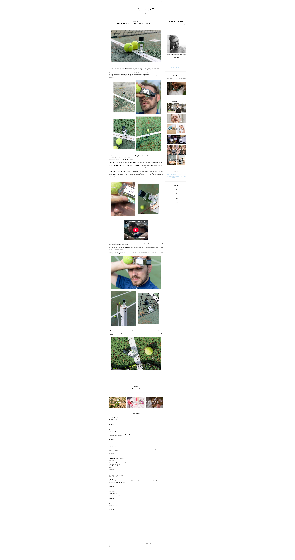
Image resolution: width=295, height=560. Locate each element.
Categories (152, 1)
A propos (144, 1)
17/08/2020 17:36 (113, 476)
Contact (137, 1)
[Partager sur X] (132, 388)
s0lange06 (112, 492)
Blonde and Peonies (115, 445)
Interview (181, 176)
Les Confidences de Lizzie (117, 458)
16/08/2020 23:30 (113, 419)
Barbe (168, 174)
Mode (171, 177)
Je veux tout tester (115, 430)
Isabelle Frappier (114, 418)
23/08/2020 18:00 (113, 505)
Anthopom (147, 9)
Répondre (111, 424)
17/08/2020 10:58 (113, 431)
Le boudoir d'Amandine (116, 475)
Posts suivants (141, 536)
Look (185, 176)
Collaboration (171, 176)
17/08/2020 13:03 (113, 446)
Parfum (139, 25)
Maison (168, 177)
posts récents (131, 536)
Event (177, 176)
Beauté (173, 174)
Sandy (111, 504)
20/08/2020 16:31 (113, 493)
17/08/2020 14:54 (113, 460)
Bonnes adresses (182, 174)
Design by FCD (152, 554)
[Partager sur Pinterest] (139, 388)
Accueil (129, 1)
